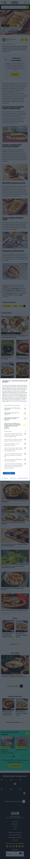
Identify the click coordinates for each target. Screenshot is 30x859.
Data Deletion (5, 478)
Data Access (12, 478)
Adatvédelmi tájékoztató (23, 478)
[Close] (27, 381)
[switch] (25, 408)
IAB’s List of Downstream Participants (16, 401)
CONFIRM (9, 473)
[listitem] (15, 405)
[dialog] (15, 429)
